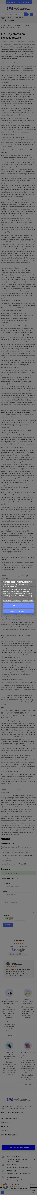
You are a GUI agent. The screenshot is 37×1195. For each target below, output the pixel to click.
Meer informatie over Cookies (12, 600)
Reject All (18, 605)
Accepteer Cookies (18, 611)
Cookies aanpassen (28, 600)
